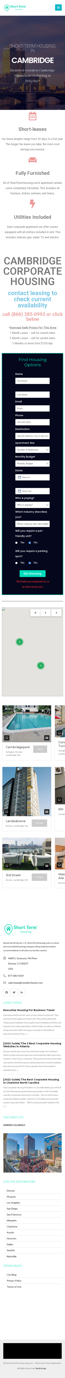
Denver (11, 1190)
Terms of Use (14, 1286)
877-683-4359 (16, 975)
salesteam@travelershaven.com (25, 982)
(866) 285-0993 (30, 1356)
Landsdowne (16, 821)
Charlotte (12, 1226)
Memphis (12, 1220)
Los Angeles (13, 1202)
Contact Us (49, 1351)
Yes (22, 542)
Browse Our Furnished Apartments (23, 1351)
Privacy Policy (14, 1280)
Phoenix (11, 1196)
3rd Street (13, 875)
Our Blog (11, 1274)
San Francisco (14, 1214)
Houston (11, 1238)
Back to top (41, 1368)
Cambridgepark (18, 747)
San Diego (12, 1208)
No (35, 542)
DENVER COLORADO (14, 1125)
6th (61, 809)
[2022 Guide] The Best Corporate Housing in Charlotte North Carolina (31, 1081)
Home (22, 1345)
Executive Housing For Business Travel (28, 1010)
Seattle (11, 1250)
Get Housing (33, 573)
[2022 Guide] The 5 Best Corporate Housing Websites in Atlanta (32, 1045)
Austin (10, 1232)
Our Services (36, 1345)
